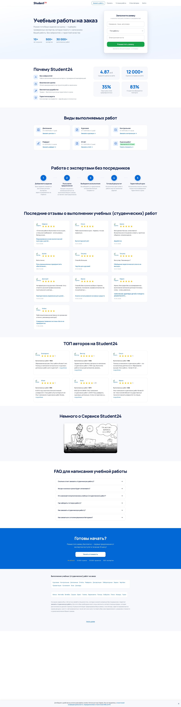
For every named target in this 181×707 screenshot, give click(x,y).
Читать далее (90, 621)
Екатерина (45, 353)
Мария (122, 279)
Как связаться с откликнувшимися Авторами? (75, 517)
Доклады (78, 585)
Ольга (83, 224)
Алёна (44, 308)
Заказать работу (98, 3)
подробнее (63, 368)
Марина (44, 224)
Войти (144, 3)
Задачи (116, 582)
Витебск (67, 594)
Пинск (113, 594)
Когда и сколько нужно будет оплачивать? (74, 489)
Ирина (83, 279)
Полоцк (99, 594)
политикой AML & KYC (103, 704)
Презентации (57, 585)
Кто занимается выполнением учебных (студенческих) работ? (82, 496)
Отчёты (81, 582)
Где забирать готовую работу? (69, 503)
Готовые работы (121, 3)
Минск (55, 594)
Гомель (84, 594)
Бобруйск (106, 594)
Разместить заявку (125, 44)
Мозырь (118, 594)
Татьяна (83, 254)
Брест (79, 594)
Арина (122, 224)
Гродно (73, 594)
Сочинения (66, 585)
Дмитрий (45, 279)
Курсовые (56, 582)
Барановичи (92, 594)
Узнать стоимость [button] (90, 554)
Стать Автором (134, 3)
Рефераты (88, 582)
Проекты (109, 3)
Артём (44, 254)
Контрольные (64, 582)
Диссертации (97, 582)
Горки (124, 594)
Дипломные (74, 582)
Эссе (72, 585)
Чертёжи (122, 582)
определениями (89, 704)
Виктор (82, 353)
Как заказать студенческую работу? (72, 510)
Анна (82, 381)
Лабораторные (107, 582)
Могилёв (61, 594)
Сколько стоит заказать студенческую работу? (76, 481)
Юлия (43, 381)
